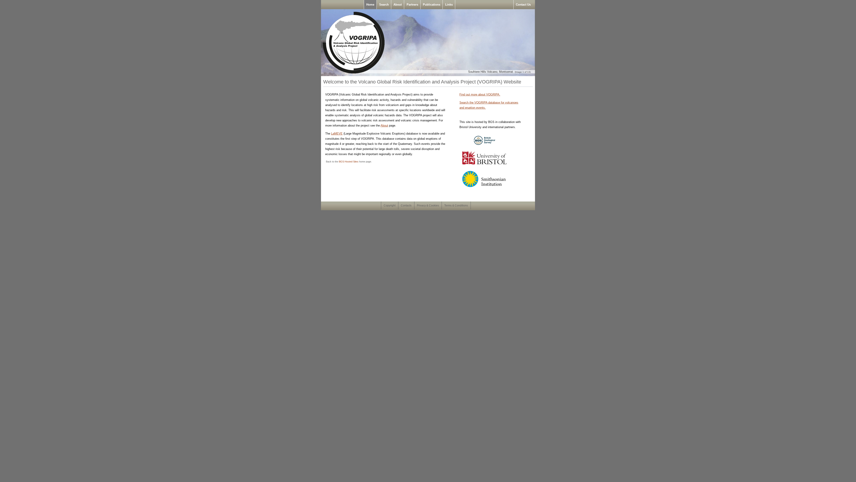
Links (449, 4)
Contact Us (523, 4)
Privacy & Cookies (428, 205)
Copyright (389, 205)
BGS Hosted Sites (348, 161)
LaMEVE (337, 133)
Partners (412, 4)
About (397, 4)
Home (370, 4)
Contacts (406, 205)
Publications (431, 4)
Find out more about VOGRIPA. (479, 94)
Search (384, 4)
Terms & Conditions (456, 205)
